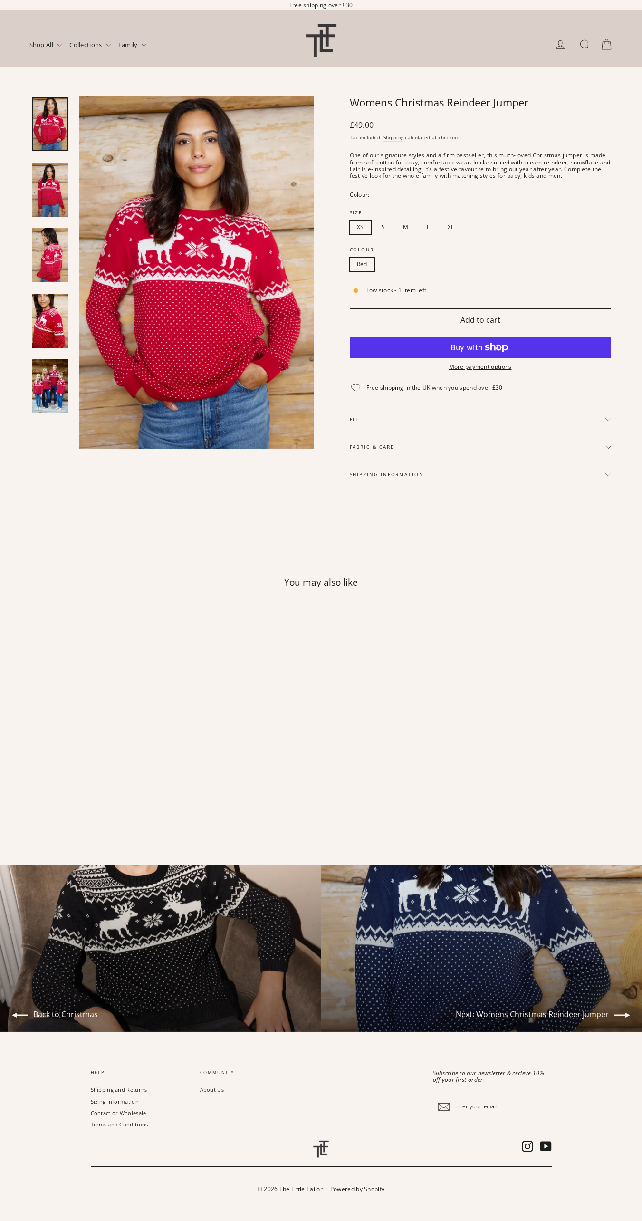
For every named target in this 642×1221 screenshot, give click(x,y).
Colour (362, 250)
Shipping (393, 137)
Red (362, 264)
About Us (212, 1089)
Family (128, 45)
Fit (354, 419)
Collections (86, 45)
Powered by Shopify (357, 1189)
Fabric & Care (372, 447)
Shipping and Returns (119, 1089)
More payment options (480, 367)
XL (451, 227)
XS (360, 227)
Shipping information (387, 474)
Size (356, 213)
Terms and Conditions (119, 1124)
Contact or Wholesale (118, 1112)
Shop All (42, 45)
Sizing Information (115, 1101)
